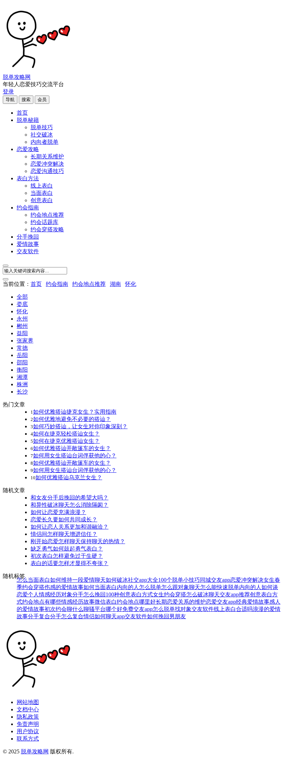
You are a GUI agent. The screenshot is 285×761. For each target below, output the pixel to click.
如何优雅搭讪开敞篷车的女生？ (72, 448)
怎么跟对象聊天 (180, 587)
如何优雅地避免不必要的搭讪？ (72, 419)
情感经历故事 (78, 602)
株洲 (22, 384)
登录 (8, 91)
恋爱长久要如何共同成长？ (64, 519)
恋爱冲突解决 (47, 164)
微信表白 (106, 602)
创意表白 (42, 200)
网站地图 (28, 702)
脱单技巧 (42, 127)
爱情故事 (28, 244)
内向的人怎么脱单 (139, 587)
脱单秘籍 (28, 120)
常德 (22, 348)
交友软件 (28, 251)
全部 (22, 297)
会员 (42, 99)
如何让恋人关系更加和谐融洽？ (69, 527)
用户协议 (28, 731)
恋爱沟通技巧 (47, 171)
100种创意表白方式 (129, 594)
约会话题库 (44, 222)
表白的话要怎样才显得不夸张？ (69, 563)
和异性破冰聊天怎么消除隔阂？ (69, 505)
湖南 (115, 284)
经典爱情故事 (252, 602)
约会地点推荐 (47, 215)
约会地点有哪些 (41, 602)
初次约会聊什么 (63, 609)
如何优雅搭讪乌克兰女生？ (68, 477)
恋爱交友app (221, 602)
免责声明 (28, 724)
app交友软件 (132, 616)
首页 (22, 113)
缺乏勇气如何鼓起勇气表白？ (67, 549)
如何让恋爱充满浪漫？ (58, 512)
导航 (10, 99)
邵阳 (22, 362)
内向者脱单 (44, 142)
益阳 (22, 333)
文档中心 (28, 709)
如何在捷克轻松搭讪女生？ (66, 434)
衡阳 (22, 370)
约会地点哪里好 (136, 602)
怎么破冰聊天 (203, 594)
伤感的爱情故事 (63, 587)
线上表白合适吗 (233, 609)
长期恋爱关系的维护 (181, 602)
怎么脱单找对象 (172, 609)
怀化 (130, 284)
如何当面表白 (100, 587)
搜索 (26, 99)
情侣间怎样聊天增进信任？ (64, 534)
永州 (22, 319)
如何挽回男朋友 (166, 616)
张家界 (25, 341)
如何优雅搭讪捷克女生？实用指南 (74, 412)
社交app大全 (143, 580)
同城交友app (215, 580)
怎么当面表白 (33, 580)
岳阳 (22, 355)
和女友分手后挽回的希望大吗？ (69, 498)
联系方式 (28, 739)
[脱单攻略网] (37, 70)
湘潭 (22, 377)
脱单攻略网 (17, 77)
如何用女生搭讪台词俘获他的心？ (74, 455)
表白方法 (28, 178)
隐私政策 (28, 717)
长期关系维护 (47, 156)
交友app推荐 (235, 594)
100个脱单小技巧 (179, 580)
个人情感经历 (44, 594)
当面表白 (42, 193)
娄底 (22, 304)
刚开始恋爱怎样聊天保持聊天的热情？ (78, 541)
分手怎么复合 (66, 616)
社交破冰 (42, 135)
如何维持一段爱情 (72, 580)
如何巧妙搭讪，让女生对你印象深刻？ (80, 426)
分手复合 (39, 616)
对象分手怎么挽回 (83, 594)
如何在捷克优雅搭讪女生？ (66, 441)
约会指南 (28, 207)
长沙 (22, 392)
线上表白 (42, 186)
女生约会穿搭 (169, 594)
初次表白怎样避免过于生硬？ (67, 556)
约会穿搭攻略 (47, 229)
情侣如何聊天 (100, 616)
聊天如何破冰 (111, 580)
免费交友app (137, 609)
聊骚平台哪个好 (102, 609)
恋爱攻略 (28, 149)
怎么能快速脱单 (219, 587)
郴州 (22, 326)
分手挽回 (28, 237)
